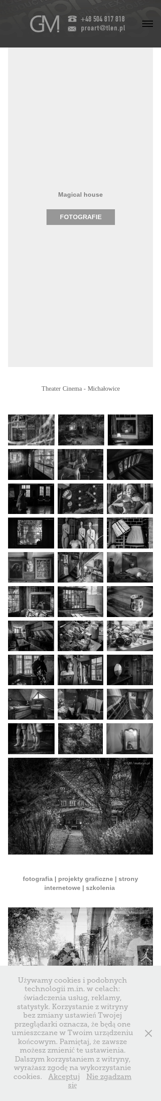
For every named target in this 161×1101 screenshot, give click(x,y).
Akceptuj (64, 1077)
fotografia (38, 878)
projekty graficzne (85, 878)
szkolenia (101, 887)
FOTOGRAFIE (81, 216)
